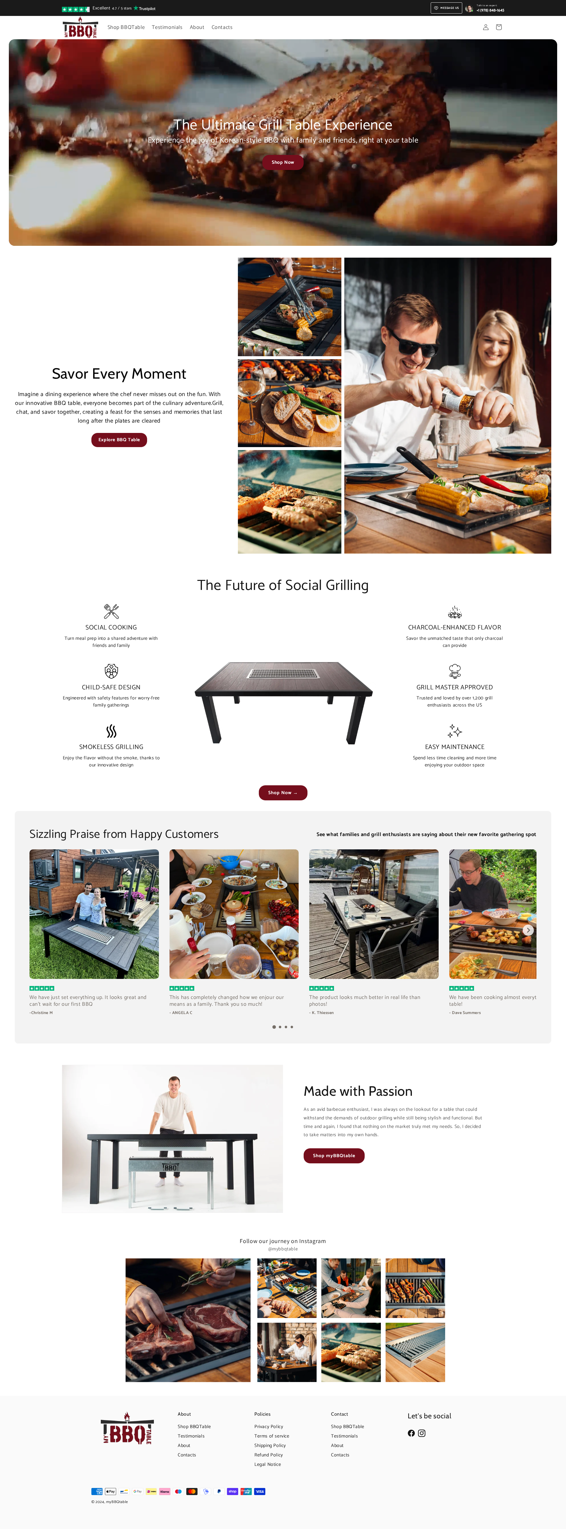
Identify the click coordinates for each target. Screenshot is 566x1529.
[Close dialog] (391, 684)
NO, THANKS (341, 796)
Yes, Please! (340, 783)
